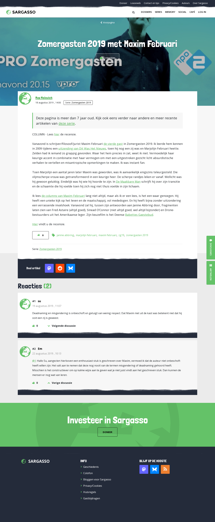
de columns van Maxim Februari (63, 196)
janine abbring (65, 235)
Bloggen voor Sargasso (97, 479)
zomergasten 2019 (137, 235)
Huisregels (89, 492)
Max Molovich (43, 98)
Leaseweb (135, 3)
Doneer (123, 3)
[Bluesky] (154, 469)
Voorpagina (109, 22)
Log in (202, 11)
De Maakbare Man (128, 181)
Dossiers (146, 11)
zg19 (121, 235)
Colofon (88, 473)
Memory (170, 11)
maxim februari (108, 235)
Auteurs (186, 3)
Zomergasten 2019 (81, 102)
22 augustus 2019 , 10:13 (46, 353)
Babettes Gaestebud (139, 215)
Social (182, 11)
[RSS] (165, 469)
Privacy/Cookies (170, 3)
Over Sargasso (200, 3)
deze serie (67, 123)
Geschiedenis (91, 467)
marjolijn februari (86, 235)
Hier (35, 224)
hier (56, 134)
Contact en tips (151, 3)
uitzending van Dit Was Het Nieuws (82, 148)
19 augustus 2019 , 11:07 (46, 306)
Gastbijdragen (91, 498)
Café (192, 11)
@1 (34, 360)
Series (158, 11)
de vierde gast (113, 144)
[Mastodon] (143, 469)
